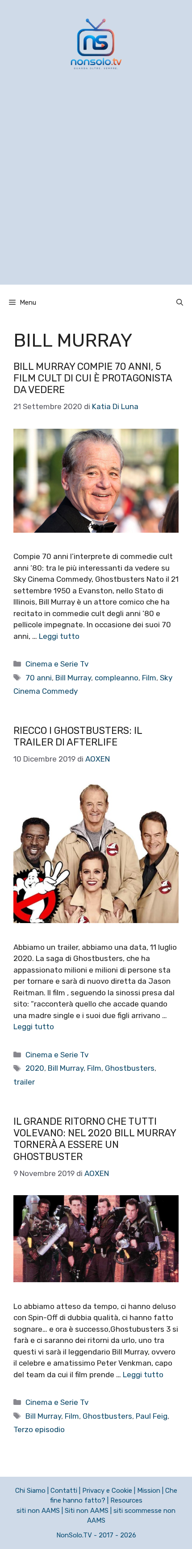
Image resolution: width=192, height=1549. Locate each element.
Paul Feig (151, 1416)
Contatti (63, 1491)
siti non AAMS (38, 1511)
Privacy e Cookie (107, 1491)
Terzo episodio (39, 1429)
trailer (24, 1081)
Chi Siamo (30, 1491)
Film (149, 677)
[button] (179, 302)
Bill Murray (73, 677)
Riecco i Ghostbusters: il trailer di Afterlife (77, 736)
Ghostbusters (129, 1068)
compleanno (116, 677)
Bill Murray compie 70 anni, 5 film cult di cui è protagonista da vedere (92, 378)
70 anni (38, 677)
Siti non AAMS (87, 1511)
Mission (148, 1491)
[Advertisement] (96, 189)
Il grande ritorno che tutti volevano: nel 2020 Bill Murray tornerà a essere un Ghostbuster (94, 1139)
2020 (34, 1068)
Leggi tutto (59, 636)
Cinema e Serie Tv (56, 663)
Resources (126, 1500)
